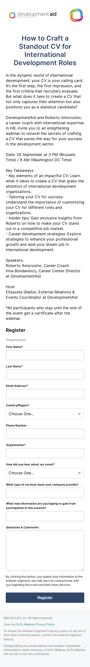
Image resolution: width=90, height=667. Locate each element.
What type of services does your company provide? (42, 484)
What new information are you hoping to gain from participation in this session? (41, 505)
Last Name (13, 366)
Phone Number (16, 425)
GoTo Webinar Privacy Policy (35, 624)
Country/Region (17, 405)
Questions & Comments (22, 527)
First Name (13, 347)
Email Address (16, 386)
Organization (15, 445)
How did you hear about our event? (30, 464)
